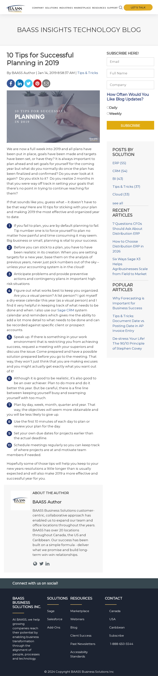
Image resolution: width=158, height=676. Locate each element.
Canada (114, 611)
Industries (66, 8)
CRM (120, 171)
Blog (73, 627)
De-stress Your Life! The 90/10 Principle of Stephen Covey (129, 343)
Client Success (80, 635)
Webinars (77, 619)
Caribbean (117, 627)
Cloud (121, 194)
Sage (51, 611)
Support (112, 8)
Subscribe (116, 635)
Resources (99, 8)
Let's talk (138, 7)
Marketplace (82, 8)
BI (118, 179)
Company (38, 8)
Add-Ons (53, 627)
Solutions (51, 8)
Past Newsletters (82, 644)
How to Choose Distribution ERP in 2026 (128, 246)
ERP (119, 163)
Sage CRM (65, 310)
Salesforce (54, 619)
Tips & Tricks (87, 73)
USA (112, 619)
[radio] (130, 108)
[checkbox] (130, 111)
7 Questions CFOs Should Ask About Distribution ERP (127, 228)
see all (118, 203)
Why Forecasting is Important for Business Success (128, 303)
